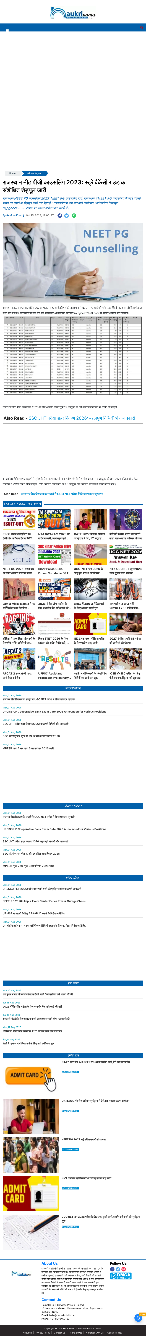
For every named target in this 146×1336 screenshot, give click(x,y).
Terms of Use (75, 1332)
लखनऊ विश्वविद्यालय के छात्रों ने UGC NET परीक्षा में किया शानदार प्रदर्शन (62, 494)
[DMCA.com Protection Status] (121, 1275)
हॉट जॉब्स (73, 983)
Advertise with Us (94, 1332)
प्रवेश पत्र (73, 1055)
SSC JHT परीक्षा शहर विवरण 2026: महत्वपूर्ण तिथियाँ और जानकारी (82, 418)
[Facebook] (112, 1269)
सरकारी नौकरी (73, 688)
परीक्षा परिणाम (73, 878)
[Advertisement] (71, 9)
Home (12, 173)
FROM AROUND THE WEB (22, 504)
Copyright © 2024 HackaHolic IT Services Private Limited (73, 1328)
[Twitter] (118, 1269)
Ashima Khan (14, 215)
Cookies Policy (114, 1332)
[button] (7, 30)
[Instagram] (123, 1269)
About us (27, 1332)
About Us (49, 1263)
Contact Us (51, 1300)
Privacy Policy (43, 1332)
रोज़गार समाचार (73, 806)
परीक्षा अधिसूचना (34, 173)
